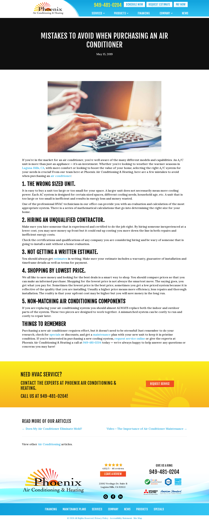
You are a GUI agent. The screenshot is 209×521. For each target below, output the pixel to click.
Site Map (138, 518)
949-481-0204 (108, 5)
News (185, 13)
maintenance (102, 334)
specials (54, 334)
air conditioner (61, 176)
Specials (159, 509)
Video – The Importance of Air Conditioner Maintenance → (147, 428)
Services (97, 13)
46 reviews (118, 468)
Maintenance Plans (74, 509)
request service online (129, 338)
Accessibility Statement (121, 518)
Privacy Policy (101, 518)
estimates (60, 258)
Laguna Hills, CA (33, 168)
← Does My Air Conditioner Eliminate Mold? (52, 428)
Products (120, 13)
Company (165, 13)
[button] (104, 13)
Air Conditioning (49, 444)
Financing (144, 13)
